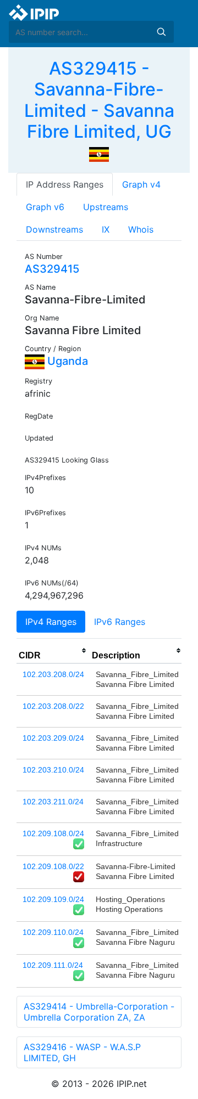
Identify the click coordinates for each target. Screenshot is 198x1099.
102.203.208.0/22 (53, 706)
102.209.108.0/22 (53, 866)
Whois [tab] (140, 229)
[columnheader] (53, 650)
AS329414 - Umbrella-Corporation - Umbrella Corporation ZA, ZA (99, 1012)
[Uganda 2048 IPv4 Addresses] (99, 153)
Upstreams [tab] (105, 206)
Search (161, 32)
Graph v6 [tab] (45, 206)
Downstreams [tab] (54, 229)
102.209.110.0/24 (53, 932)
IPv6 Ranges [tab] (119, 621)
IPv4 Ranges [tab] (50, 621)
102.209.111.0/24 (53, 965)
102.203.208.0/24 (53, 674)
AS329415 (52, 268)
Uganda (66, 361)
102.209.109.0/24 (53, 899)
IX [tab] (105, 229)
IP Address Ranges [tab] (64, 184)
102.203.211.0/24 (53, 801)
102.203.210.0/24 (53, 769)
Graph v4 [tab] (141, 184)
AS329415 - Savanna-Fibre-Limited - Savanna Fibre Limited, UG (99, 100)
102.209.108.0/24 (53, 833)
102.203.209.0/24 (53, 738)
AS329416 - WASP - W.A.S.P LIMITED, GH (82, 1052)
